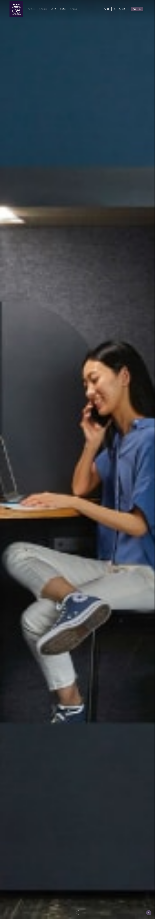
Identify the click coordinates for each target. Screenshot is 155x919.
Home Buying (77, 490)
